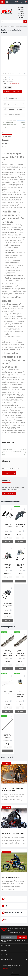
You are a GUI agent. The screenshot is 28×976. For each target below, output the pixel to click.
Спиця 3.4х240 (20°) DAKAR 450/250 (8, 735)
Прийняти (14, 972)
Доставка (8, 906)
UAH (21, 2)
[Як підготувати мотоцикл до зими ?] (14, 818)
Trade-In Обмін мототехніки (13, 912)
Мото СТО (8, 919)
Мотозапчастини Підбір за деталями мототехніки (15, 26)
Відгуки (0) (5, 140)
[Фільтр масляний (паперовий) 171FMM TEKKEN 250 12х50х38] (20, 682)
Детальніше (5, 968)
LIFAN (9, 77)
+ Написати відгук (9, 473)
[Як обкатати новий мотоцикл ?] (14, 862)
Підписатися (22, 937)
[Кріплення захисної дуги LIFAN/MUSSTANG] (7, 515)
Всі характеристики (21, 120)
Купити (7, 541)
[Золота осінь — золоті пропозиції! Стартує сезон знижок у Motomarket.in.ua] (14, 773)
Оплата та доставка (14, 114)
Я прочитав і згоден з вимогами (13, 941)
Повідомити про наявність (12, 91)
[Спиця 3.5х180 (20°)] (7, 682)
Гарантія (8, 899)
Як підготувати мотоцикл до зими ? (13, 833)
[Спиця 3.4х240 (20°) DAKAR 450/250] (7, 725)
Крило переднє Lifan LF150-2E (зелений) (20, 526)
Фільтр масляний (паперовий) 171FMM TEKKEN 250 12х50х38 (20, 695)
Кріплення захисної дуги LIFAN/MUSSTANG (7, 526)
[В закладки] (11, 507)
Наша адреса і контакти (15, 109)
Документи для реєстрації (15, 104)
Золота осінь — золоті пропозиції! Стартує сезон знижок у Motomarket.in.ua (12, 790)
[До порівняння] (11, 509)
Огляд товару (7, 133)
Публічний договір (13, 98)
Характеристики (7, 136)
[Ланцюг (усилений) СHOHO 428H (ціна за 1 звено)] (20, 641)
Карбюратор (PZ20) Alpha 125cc (20, 565)
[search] (25, 21)
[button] (11, 2)
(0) (14, 73)
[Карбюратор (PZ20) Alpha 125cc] (20, 555)
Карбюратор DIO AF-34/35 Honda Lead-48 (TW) (7, 605)
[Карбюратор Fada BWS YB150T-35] (7, 555)
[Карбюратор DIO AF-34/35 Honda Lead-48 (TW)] (7, 594)
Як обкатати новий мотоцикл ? (11, 877)
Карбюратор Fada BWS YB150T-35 (7, 565)
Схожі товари (6, 147)
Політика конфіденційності (14, 940)
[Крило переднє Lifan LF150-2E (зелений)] (20, 515)
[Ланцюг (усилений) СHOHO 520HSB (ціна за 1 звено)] (7, 641)
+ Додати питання (9, 493)
